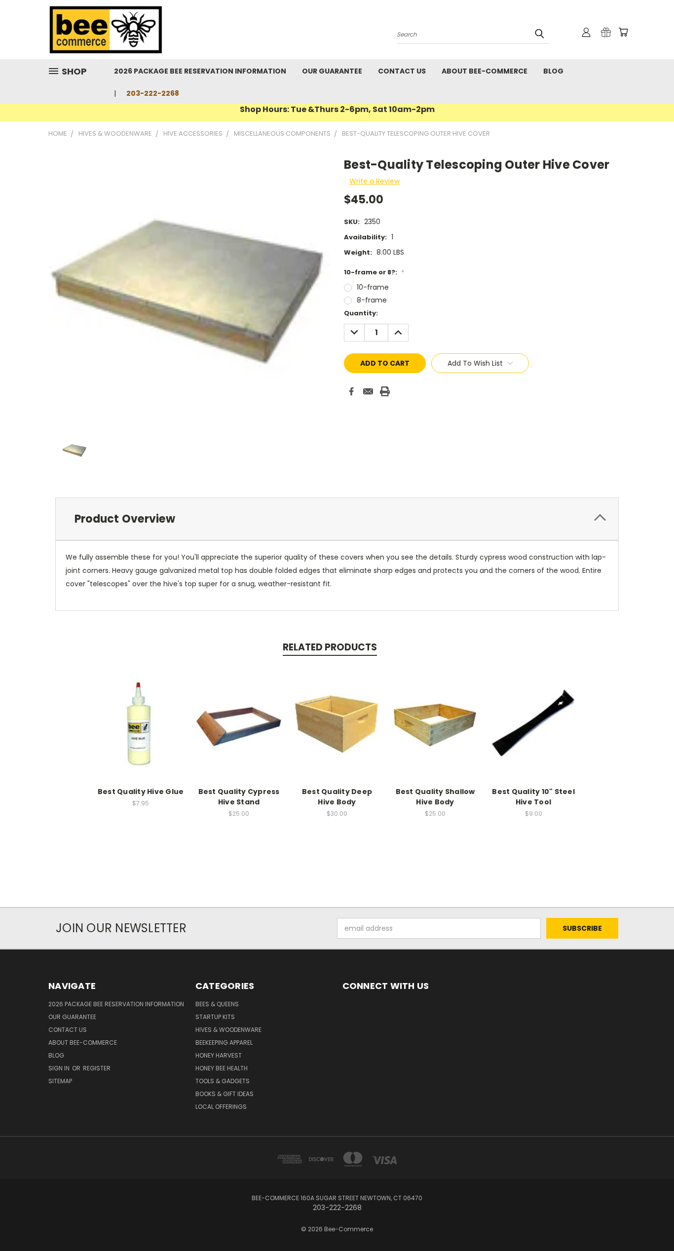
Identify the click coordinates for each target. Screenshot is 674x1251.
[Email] (368, 391)
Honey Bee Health (221, 1068)
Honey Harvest (218, 1055)
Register (97, 1068)
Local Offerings (221, 1106)
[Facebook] (351, 391)
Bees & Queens (217, 1004)
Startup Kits (215, 1017)
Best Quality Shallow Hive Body (435, 797)
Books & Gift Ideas (224, 1094)
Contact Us (402, 71)
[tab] (337, 518)
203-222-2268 (152, 93)
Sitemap (60, 1081)
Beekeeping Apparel (224, 1042)
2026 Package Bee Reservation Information (200, 71)
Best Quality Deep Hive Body (337, 797)
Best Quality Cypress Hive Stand (239, 797)
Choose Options (239, 731)
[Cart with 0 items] (623, 32)
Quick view (140, 722)
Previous (648, 1220)
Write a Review (374, 181)
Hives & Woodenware (228, 1029)
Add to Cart (534, 731)
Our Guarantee (332, 71)
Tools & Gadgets (222, 1081)
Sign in (59, 1068)
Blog (553, 71)
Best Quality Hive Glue (141, 791)
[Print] (385, 391)
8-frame (372, 300)
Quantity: (361, 313)
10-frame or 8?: (374, 272)
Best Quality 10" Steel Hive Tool (533, 797)
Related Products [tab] (330, 647)
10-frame (373, 287)
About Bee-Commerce (484, 71)
